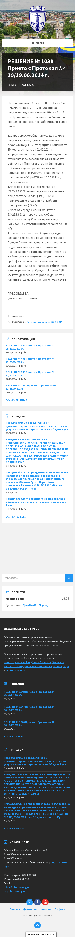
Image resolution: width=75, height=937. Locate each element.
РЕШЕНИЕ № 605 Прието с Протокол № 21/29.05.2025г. (30, 360)
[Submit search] (69, 578)
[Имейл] (29, 902)
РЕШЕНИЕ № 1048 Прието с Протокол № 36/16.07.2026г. (29, 693)
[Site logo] (37, 32)
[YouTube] (45, 902)
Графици (60, 909)
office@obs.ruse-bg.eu (17, 887)
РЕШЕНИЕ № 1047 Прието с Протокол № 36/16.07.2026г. (29, 708)
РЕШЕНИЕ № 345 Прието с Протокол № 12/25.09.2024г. (30, 373)
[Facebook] (37, 902)
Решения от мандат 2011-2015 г (45, 322)
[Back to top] (37, 925)
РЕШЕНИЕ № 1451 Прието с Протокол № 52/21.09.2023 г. (31, 387)
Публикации (27, 84)
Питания (15, 909)
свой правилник (15, 670)
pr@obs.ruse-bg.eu (15, 891)
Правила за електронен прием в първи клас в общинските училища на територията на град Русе (36, 502)
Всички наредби (16, 516)
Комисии (46, 909)
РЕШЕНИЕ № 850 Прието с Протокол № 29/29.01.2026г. (30, 347)
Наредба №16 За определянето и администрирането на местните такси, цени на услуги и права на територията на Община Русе (37, 426)
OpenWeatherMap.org (35, 605)
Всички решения (16, 400)
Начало (12, 84)
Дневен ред (30, 909)
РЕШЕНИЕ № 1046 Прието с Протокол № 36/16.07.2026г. (29, 723)
